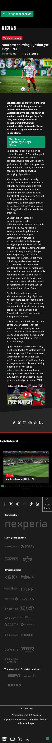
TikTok (37, 504)
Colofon (34, 719)
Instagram (17, 504)
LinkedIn (31, 504)
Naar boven (47, 506)
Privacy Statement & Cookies (26, 715)
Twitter (11, 504)
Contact (44, 719)
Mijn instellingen (26, 723)
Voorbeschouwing (12, 38)
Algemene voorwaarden (16, 719)
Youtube (24, 504)
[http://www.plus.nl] (14, 685)
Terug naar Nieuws (19, 14)
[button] (47, 738)
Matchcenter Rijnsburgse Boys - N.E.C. (21, 142)
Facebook (4, 504)
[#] (14, 422)
